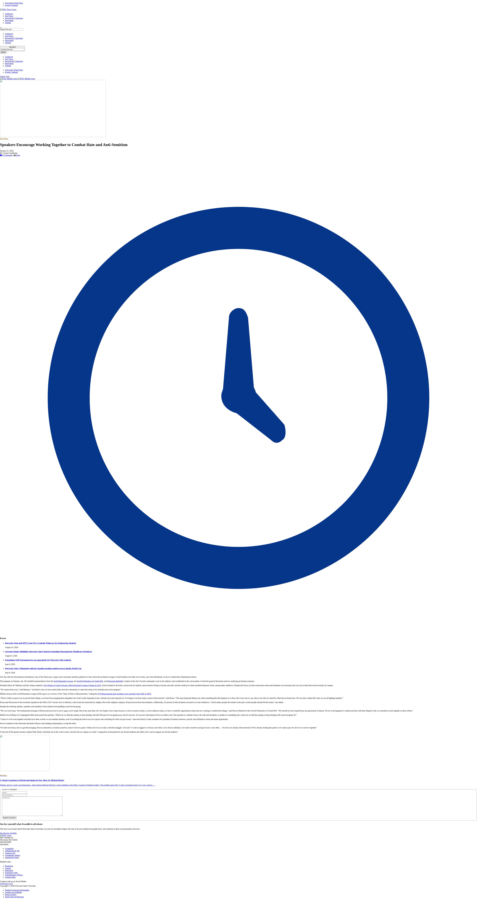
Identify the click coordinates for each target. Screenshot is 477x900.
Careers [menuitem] (8, 868)
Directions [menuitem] (9, 870)
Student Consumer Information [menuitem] (17, 890)
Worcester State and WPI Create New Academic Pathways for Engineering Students (40, 643)
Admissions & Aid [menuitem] (12, 851)
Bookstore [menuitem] (9, 866)
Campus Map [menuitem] (10, 877)
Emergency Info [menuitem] (11, 873)
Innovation (9, 20)
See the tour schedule (8, 833)
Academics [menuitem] (9, 849)
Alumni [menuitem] (8, 66)
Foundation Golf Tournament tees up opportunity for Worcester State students (38, 660)
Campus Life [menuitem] (10, 853)
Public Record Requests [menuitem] (14, 897)
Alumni (8, 23)
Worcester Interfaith (115, 681)
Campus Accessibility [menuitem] (13, 892)
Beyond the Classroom (14, 18)
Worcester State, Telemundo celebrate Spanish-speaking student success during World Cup (43, 668)
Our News (9, 16)
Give (7, 76)
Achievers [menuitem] (9, 57)
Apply (2, 76)
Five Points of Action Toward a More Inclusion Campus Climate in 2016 (72, 685)
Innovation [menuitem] (9, 63)
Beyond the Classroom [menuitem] (14, 61)
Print (18, 155)
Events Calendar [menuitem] (11, 5)
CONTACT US (6, 884)
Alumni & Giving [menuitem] (12, 857)
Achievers (9, 14)
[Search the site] (1, 27)
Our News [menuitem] (9, 59)
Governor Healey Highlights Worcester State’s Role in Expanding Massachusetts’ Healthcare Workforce (48, 651)
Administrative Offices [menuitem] (14, 875)
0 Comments (7, 155)
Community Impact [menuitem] (12, 855)
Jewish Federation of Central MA (90, 681)
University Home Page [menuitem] (14, 3)
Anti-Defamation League (63, 681)
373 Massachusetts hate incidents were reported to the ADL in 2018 (124, 694)
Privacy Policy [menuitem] (10, 895)
